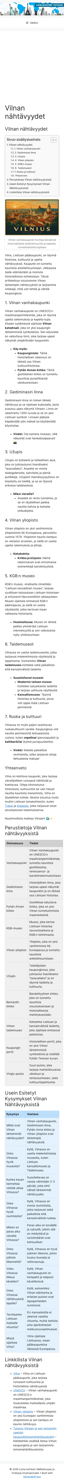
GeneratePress (32, 1476)
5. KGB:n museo (23, 164)
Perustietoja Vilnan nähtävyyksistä (30, 179)
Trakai (9, 806)
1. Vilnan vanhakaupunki (27, 148)
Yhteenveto (21, 175)
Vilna (16, 1373)
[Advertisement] (32, 70)
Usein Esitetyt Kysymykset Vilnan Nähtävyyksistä (30, 186)
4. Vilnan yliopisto (24, 160)
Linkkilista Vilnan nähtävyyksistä (29, 192)
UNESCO (19, 1390)
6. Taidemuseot (23, 168)
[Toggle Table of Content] (52, 140)
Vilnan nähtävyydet (20, 144)
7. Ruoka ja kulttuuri (24, 171)
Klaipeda (22, 806)
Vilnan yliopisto (23, 1411)
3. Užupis (20, 156)
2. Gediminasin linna (25, 152)
